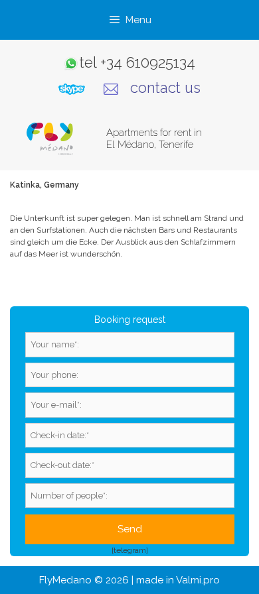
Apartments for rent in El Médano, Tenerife (154, 138)
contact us (165, 87)
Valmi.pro (198, 580)
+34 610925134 (147, 62)
